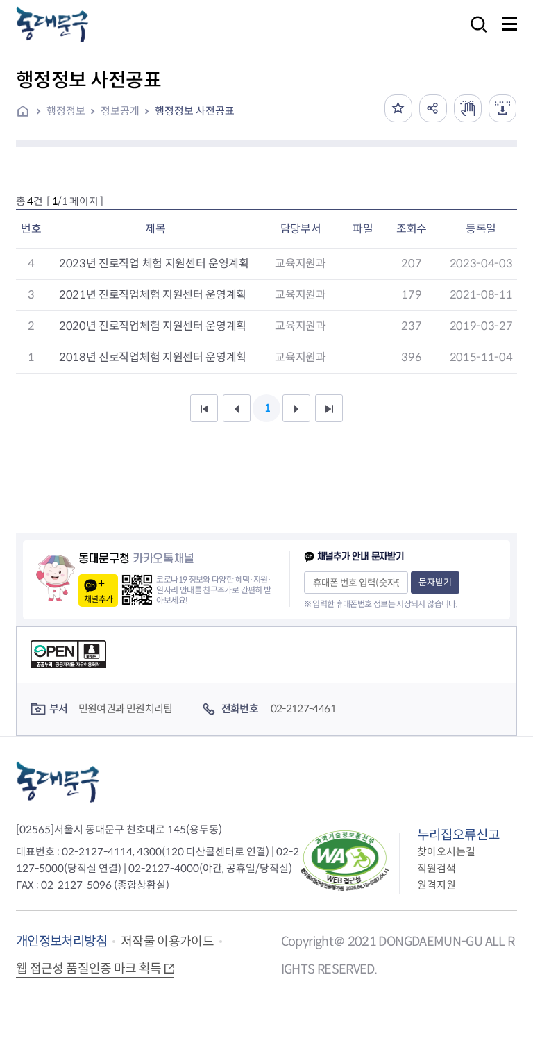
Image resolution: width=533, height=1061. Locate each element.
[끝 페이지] (329, 408)
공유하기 (433, 108)
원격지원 (436, 885)
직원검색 (436, 868)
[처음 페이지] (204, 408)
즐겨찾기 (398, 108)
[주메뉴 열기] (509, 24)
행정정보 (65, 110)
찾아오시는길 (446, 851)
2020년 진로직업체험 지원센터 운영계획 (152, 326)
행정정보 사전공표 (195, 110)
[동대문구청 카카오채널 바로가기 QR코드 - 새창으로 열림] (137, 589)
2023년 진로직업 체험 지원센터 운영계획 (154, 263)
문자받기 (435, 582)
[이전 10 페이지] (237, 408)
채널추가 (98, 599)
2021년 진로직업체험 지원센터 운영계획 (152, 294)
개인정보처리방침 (61, 941)
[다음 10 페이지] (296, 408)
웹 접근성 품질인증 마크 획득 (89, 968)
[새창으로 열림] (468, 108)
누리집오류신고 (458, 835)
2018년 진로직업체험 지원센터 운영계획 (152, 357)
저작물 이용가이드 (167, 941)
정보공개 (120, 110)
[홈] (28, 112)
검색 (475, 33)
